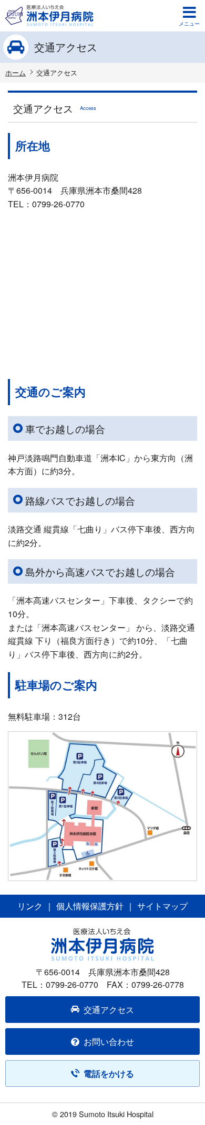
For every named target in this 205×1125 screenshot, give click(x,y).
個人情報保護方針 (90, 906)
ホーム (15, 72)
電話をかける (109, 1073)
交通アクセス (109, 1010)
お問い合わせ (109, 1041)
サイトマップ (162, 906)
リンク (30, 906)
